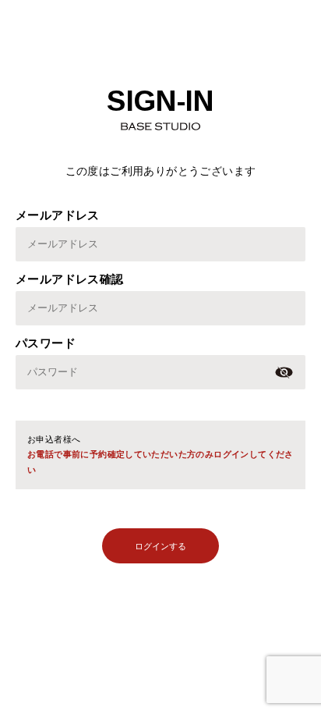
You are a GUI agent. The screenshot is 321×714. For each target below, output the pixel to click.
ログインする (160, 546)
